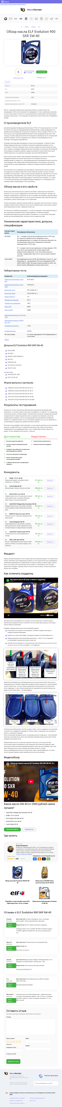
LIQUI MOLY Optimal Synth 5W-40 (19, 531)
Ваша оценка (10, 1038)
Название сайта (11, 1047)
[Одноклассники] (39, 858)
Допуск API (8, 306)
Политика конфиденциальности (37, 1098)
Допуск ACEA (9, 310)
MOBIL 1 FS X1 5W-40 (15, 478)
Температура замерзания (12, 303)
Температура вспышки (11, 300)
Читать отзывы (42, 72)
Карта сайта (33, 1100)
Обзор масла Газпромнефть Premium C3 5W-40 (44, 902)
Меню (6, 2)
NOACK (7, 339)
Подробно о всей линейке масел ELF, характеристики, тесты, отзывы (17, 902)
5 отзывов (29, 72)
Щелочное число (10, 290)
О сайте (18, 854)
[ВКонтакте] (35, 858)
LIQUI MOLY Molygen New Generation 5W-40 (22, 504)
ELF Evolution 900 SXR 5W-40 (14, 818)
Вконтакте (24, 854)
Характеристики (18, 78)
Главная (26, 27)
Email (28, 1045)
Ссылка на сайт (11, 1054)
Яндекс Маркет (10, 925)
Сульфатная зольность (12, 326)
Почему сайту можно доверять (17, 1103)
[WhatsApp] (48, 858)
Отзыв (8, 1017)
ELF (39, 27)
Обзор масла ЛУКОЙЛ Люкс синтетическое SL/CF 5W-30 (44, 881)
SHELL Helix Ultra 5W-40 (16, 539)
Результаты (29, 829)
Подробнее (50, 480)
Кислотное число (10, 293)
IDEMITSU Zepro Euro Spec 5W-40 (19, 514)
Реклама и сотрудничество (16, 1100)
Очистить (9, 1044)
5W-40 (7, 82)
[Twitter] (44, 858)
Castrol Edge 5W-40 (15, 486)
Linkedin (30, 854)
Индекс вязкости (10, 296)
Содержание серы (10, 331)
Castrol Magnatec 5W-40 (16, 522)
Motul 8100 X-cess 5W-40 (17, 494)
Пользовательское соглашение (17, 1098)
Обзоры (33, 27)
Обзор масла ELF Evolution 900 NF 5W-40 (17, 881)
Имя (27, 1038)
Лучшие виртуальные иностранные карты (13, 4)
